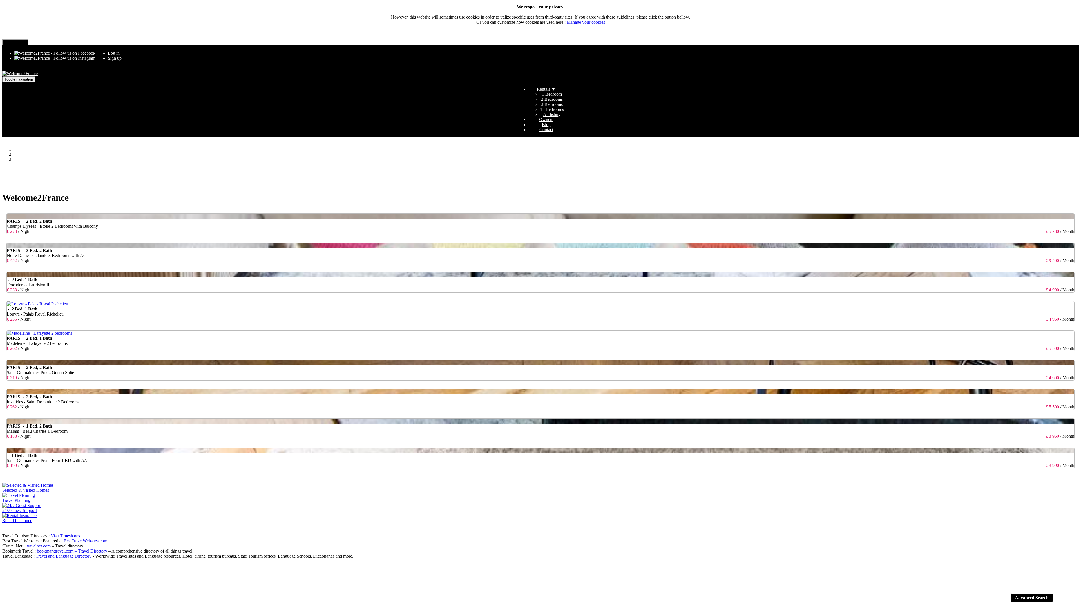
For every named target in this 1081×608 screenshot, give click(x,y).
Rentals (546, 89)
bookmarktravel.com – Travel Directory (72, 551)
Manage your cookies (586, 22)
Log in (114, 53)
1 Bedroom (552, 94)
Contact (546, 129)
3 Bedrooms (552, 104)
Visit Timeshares (65, 535)
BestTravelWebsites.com (85, 540)
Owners (546, 119)
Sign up (115, 58)
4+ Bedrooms (552, 109)
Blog (546, 124)
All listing (551, 114)
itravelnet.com (38, 546)
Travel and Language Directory (63, 556)
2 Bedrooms (552, 99)
